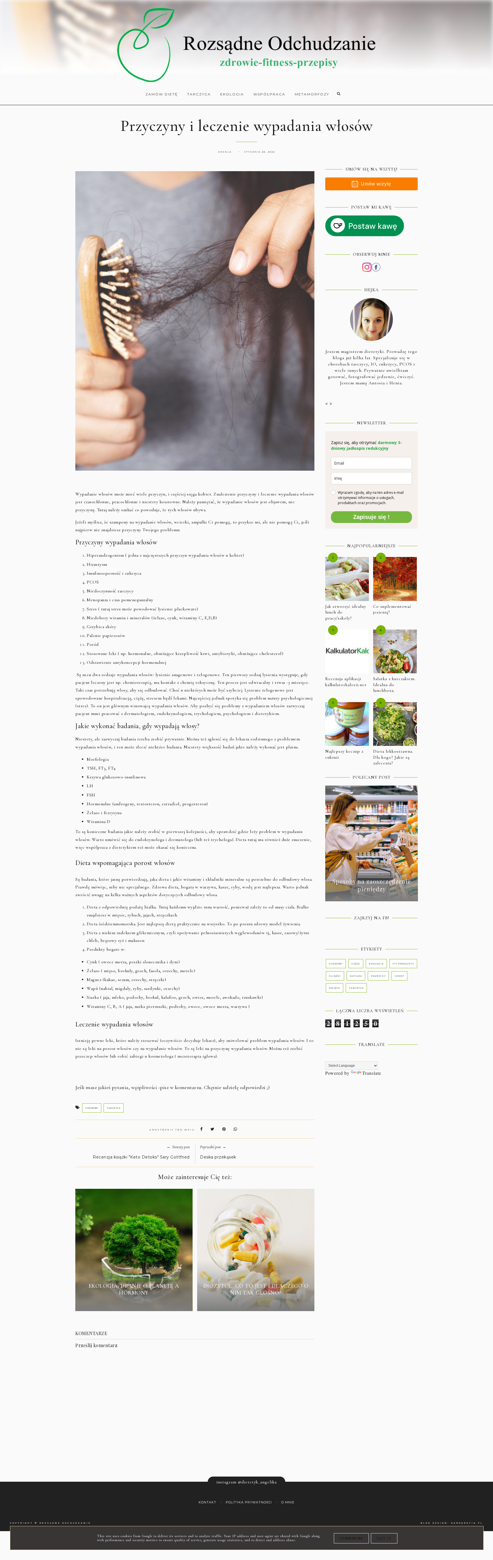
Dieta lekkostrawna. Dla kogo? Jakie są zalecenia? (393, 757)
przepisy (378, 975)
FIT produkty (403, 963)
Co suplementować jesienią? (392, 609)
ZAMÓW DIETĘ (162, 94)
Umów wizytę (376, 183)
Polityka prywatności (249, 1502)
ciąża (355, 963)
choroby (91, 1107)
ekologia (376, 963)
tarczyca (113, 1107)
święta (334, 987)
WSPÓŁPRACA (269, 94)
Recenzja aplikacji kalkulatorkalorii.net (346, 681)
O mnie (287, 1502)
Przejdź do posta (134, 1303)
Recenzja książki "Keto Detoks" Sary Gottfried (141, 1157)
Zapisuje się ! (371, 517)
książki (335, 975)
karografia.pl (467, 1523)
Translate (371, 1073)
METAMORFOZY (312, 94)
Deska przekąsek (218, 1157)
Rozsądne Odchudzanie (65, 1523)
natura (356, 975)
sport (399, 975)
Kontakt (207, 1502)
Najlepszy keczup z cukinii (344, 754)
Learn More (351, 1538)
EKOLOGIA (232, 94)
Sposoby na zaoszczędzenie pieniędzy (371, 885)
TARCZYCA (199, 94)
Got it (384, 1538)
